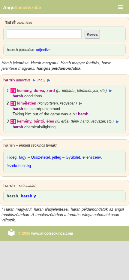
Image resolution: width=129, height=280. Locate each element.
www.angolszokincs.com (52, 233)
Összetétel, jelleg (46, 157)
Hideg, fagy (16, 157)
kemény (24, 90)
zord (50, 90)
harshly (28, 195)
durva (39, 90)
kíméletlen (26, 103)
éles (50, 121)
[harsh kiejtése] (34, 80)
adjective (43, 50)
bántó (39, 121)
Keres (92, 34)
